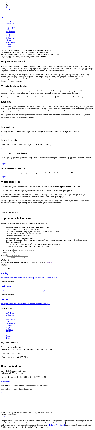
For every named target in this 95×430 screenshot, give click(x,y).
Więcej (3, 135)
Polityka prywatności (9, 393)
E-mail (3, 253)
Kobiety (4, 273)
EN (7, 7)
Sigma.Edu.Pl (6, 381)
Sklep (8, 9)
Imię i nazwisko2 (7, 250)
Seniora (4, 299)
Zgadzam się (5, 417)
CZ (7, 11)
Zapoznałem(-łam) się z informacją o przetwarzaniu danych (27, 262)
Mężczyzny (6, 286)
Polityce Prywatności (57, 425)
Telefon (3, 255)
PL (7, 3)
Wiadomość (5, 260)
